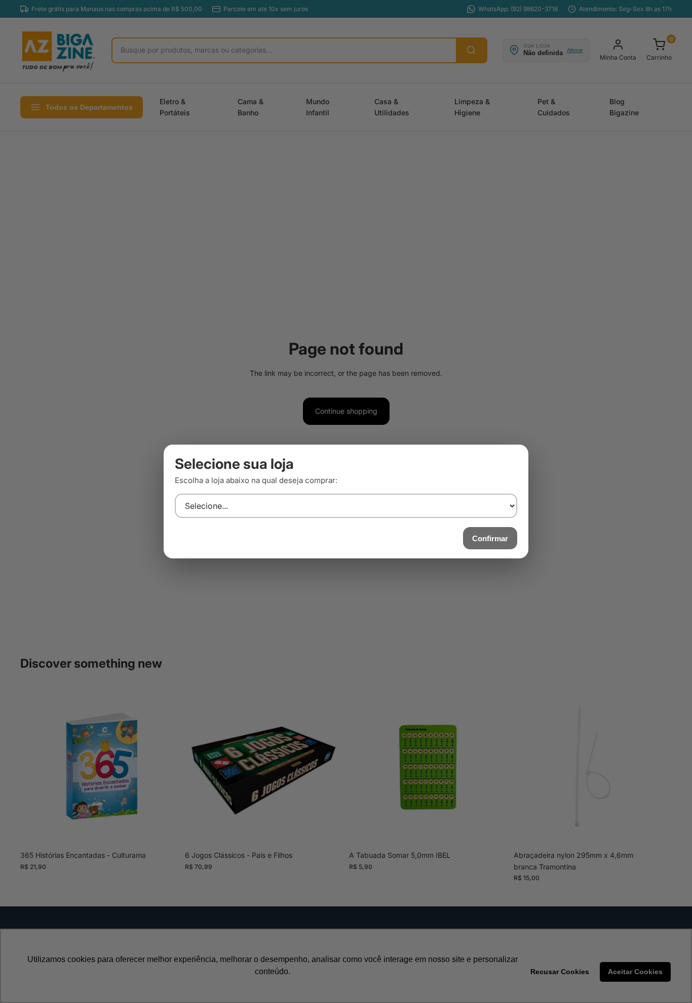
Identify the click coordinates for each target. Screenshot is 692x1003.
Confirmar (490, 538)
